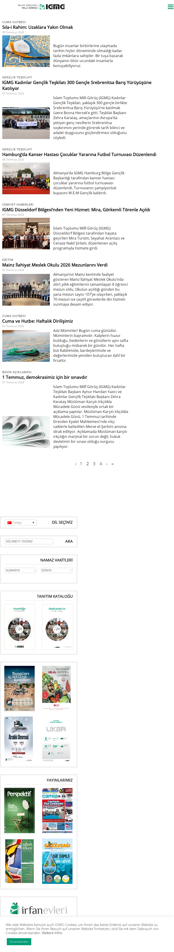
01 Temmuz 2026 (13, 382)
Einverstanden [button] (19, 942)
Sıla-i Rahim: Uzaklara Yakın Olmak (37, 27)
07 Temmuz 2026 (13, 93)
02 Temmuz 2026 (13, 270)
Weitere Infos (52, 932)
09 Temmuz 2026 (13, 32)
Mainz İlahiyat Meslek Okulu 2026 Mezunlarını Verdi (55, 265)
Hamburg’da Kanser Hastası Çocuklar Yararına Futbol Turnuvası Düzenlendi (79, 154)
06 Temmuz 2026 (13, 159)
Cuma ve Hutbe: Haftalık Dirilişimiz (37, 321)
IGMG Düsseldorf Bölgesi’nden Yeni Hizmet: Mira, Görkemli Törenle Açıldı (76, 210)
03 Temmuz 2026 (13, 215)
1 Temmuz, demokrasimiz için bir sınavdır (44, 377)
